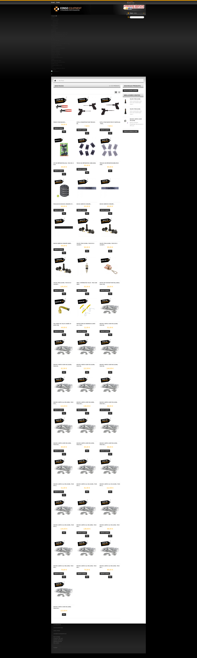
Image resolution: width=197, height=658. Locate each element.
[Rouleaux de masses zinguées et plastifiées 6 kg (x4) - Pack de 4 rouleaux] (63, 188)
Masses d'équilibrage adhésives (58, 36)
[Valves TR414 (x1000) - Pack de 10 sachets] (110, 227)
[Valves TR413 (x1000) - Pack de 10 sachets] (87, 227)
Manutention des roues (56, 60)
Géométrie (53, 29)
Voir (64, 131)
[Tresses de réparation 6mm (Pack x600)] (110, 147)
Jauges (52, 59)
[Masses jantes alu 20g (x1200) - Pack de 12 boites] (63, 509)
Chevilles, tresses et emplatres (58, 48)
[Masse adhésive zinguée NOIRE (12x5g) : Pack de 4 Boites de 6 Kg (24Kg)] (63, 227)
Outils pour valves (55, 42)
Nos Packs (53, 69)
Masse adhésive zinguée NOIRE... (62, 243)
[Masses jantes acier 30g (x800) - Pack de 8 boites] (87, 386)
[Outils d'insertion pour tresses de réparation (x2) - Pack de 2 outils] (87, 106)
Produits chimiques (55, 51)
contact (58, 2)
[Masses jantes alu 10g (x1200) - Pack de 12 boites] (87, 468)
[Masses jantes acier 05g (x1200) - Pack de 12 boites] (110, 307)
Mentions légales (57, 649)
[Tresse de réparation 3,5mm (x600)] (87, 147)
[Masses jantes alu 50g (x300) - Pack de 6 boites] (110, 550)
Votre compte (130, 1)
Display (54, 26)
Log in (133, 2)
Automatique (55, 20)
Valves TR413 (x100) (135, 99)
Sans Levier (55, 22)
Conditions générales (58, 650)
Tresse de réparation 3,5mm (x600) (86, 163)
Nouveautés (56, 644)
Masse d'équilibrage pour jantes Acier (59, 32)
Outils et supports (55, 37)
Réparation (53, 46)
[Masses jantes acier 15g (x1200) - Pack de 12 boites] (87, 348)
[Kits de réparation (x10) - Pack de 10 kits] (63, 147)
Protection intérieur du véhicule (58, 68)
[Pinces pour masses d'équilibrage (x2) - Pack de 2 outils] (63, 106)
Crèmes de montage (55, 54)
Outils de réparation (55, 49)
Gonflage (53, 39)
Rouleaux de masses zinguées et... (63, 204)
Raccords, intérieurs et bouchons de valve (60, 43)
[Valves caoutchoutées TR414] (126, 111)
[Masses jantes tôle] (126, 121)
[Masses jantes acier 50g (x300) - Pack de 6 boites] (110, 427)
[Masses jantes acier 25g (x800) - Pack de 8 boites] (63, 590)
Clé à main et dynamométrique (58, 62)
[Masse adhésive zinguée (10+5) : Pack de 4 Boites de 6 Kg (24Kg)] (87, 188)
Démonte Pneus (55, 19)
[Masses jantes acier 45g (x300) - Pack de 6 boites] (87, 427)
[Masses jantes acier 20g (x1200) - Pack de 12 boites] (110, 348)
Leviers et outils (54, 56)
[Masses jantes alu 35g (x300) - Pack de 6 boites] (110, 509)
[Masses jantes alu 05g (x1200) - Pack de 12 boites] (63, 468)
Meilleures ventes (57, 646)
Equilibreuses (55, 25)
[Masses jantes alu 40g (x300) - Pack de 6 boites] (63, 550)
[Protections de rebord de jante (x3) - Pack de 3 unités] (87, 307)
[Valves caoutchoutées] (126, 101)
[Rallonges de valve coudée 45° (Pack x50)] (63, 307)
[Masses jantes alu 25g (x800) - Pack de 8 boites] (63, 386)
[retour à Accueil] (55, 80)
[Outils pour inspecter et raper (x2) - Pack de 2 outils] (110, 106)
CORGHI (53, 17)
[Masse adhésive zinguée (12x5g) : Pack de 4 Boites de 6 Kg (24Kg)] (110, 188)
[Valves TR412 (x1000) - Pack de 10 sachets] (63, 266)
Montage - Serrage (55, 52)
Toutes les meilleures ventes (130, 131)
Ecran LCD (55, 28)
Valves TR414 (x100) (135, 109)
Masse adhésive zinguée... (84, 204)
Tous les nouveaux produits (130, 90)
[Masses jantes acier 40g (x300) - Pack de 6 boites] (63, 427)
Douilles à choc (54, 63)
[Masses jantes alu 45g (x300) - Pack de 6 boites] (87, 550)
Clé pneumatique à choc (56, 65)
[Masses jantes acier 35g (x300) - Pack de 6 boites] (110, 386)
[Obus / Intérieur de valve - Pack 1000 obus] (87, 266)
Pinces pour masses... (59, 122)
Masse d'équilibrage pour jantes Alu (59, 34)
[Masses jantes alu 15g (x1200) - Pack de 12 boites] (110, 468)
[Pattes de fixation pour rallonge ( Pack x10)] (110, 266)
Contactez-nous (56, 652)
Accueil (53, 2)
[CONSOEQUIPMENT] (98, 9)
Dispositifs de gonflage (56, 45)
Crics (52, 66)
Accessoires (55, 23)
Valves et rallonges (55, 40)
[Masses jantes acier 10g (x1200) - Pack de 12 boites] (63, 348)
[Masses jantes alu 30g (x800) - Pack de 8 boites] (87, 509)
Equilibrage (53, 31)
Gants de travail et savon (56, 57)
